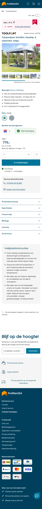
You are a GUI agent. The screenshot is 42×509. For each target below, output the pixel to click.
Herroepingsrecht (8, 441)
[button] (33, 4)
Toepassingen (7, 445)
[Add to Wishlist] (36, 154)
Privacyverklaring (8, 434)
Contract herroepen (9, 412)
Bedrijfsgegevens (8, 427)
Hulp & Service (7, 408)
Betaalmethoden (8, 438)
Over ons (5, 423)
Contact (5, 404)
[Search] (28, 4)
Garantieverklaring (9, 448)
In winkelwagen (21, 162)
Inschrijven (33, 351)
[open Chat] (36, 495)
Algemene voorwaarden (11, 430)
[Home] (3, 11)
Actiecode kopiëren (22, 26)
